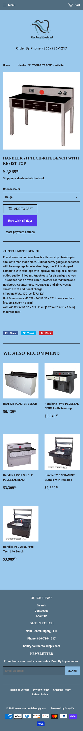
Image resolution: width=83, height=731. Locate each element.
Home (6, 65)
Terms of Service (19, 689)
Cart (77, 5)
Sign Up (72, 670)
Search (41, 605)
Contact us (41, 610)
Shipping (9, 178)
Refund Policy (40, 694)
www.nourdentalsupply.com (31, 708)
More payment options (20, 232)
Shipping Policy (62, 689)
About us (41, 616)
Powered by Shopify (62, 708)
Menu (11, 5)
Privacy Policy (41, 689)
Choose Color (11, 189)
